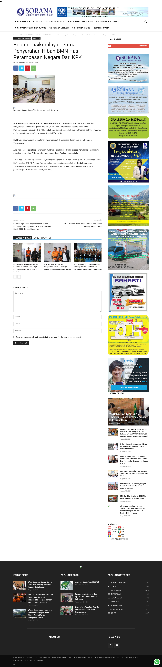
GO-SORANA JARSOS (81, 28)
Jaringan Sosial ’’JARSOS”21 (87, 582)
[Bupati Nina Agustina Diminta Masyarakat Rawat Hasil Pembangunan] (66, 610)
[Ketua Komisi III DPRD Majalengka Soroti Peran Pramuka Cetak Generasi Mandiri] (113, 486)
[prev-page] (15, 277)
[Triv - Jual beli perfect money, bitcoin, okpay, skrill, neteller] (128, 375)
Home (15, 35)
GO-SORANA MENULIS (59, 28)
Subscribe (143, 46)
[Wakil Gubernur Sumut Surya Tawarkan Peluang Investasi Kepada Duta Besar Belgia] (128, 412)
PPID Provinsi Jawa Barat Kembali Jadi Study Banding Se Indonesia (83, 225)
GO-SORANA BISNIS (54, 22)
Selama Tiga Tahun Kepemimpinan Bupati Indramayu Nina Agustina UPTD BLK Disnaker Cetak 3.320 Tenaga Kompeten (32, 226)
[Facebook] (15, 68)
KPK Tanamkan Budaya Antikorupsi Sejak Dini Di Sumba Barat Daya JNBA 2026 (134, 473)
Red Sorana (20, 62)
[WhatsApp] (33, 68)
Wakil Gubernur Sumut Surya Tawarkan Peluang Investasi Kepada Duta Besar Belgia (127, 417)
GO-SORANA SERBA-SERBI (79, 22)
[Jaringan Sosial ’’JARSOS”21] (66, 585)
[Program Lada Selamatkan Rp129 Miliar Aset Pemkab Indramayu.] (66, 597)
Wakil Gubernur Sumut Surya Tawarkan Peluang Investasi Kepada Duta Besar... (40, 584)
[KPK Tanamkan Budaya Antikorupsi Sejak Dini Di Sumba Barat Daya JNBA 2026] (113, 473)
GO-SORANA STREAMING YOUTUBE (30, 28)
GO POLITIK (47, 35)
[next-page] (19, 277)
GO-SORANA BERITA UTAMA (27, 22)
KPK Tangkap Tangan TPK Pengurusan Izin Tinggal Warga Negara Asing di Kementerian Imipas (57, 266)
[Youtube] (116, 645)
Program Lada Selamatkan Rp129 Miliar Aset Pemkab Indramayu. (86, 596)
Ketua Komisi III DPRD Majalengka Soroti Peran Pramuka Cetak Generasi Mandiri (133, 486)
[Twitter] (21, 68)
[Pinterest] (27, 68)
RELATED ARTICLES (23, 238)
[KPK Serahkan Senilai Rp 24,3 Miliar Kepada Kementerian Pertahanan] (113, 498)
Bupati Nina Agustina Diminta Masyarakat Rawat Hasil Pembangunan (87, 609)
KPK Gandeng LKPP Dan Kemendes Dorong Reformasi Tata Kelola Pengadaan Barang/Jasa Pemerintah (88, 266)
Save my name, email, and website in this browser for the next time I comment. (48, 337)
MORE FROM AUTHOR (42, 238)
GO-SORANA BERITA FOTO (107, 22)
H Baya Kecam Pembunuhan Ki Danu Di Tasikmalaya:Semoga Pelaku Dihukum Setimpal (133, 446)
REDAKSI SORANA (101, 28)
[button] (146, 22)
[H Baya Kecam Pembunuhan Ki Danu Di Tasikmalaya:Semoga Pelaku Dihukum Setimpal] (113, 446)
